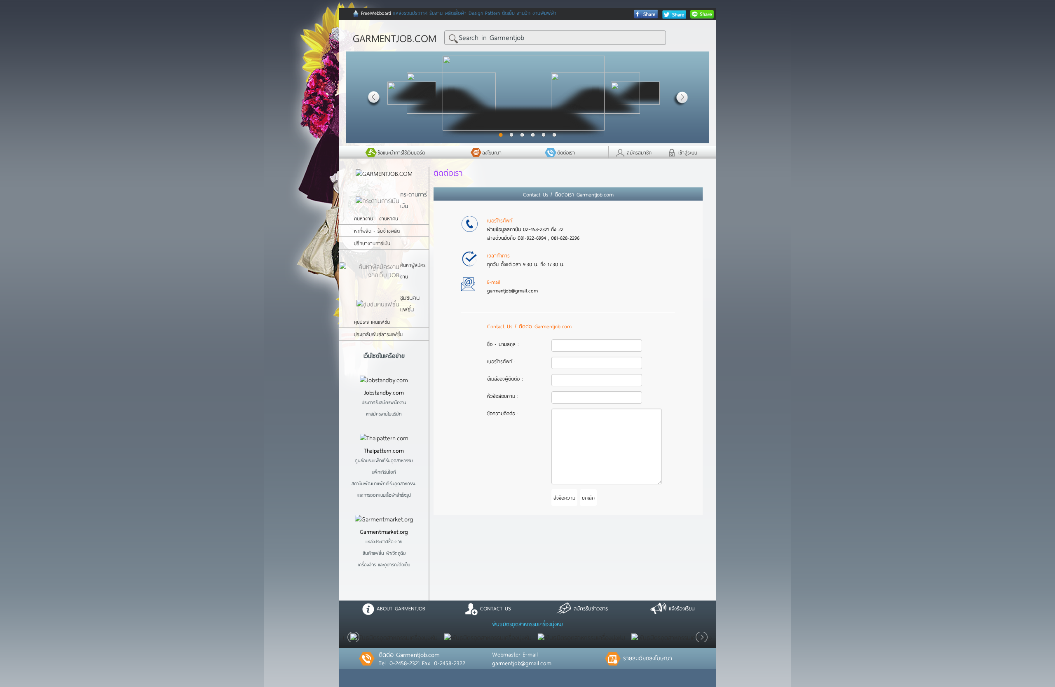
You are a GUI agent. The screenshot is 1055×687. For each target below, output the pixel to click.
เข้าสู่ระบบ (687, 152)
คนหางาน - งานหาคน (376, 218)
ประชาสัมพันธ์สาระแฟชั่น (378, 334)
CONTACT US (494, 608)
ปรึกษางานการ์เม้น (372, 243)
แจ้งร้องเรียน (680, 608)
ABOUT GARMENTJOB (399, 608)
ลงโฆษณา (492, 152)
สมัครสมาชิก (639, 152)
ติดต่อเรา (566, 152)
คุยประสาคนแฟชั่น (372, 321)
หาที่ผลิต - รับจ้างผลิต (377, 230)
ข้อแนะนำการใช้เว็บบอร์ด (401, 152)
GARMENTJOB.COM (394, 37)
